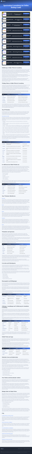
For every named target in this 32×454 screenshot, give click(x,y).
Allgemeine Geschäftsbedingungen (27, 448)
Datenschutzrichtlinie (20, 448)
